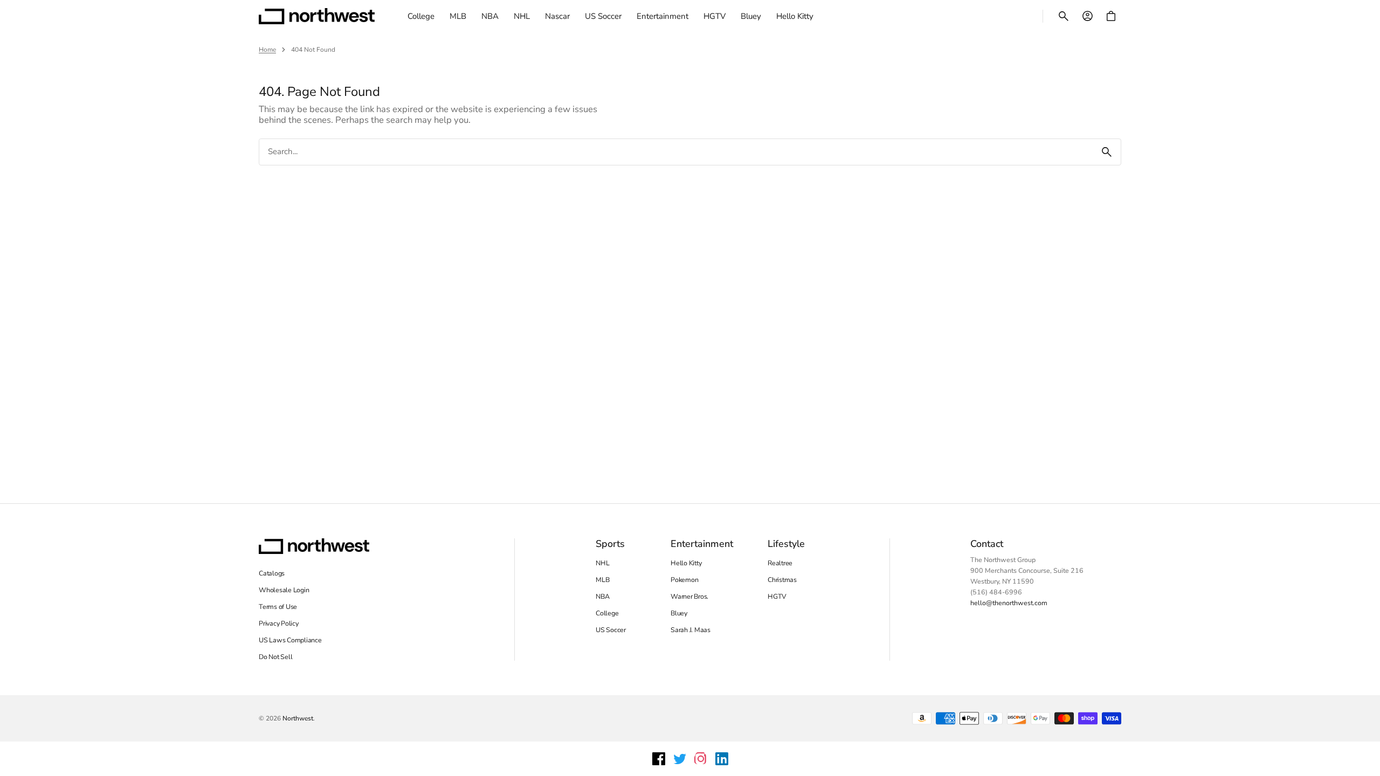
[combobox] (676, 151)
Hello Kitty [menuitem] (794, 16)
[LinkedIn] (721, 758)
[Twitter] (679, 758)
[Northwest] (317, 16)
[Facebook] (658, 758)
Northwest (297, 718)
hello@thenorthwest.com (1008, 602)
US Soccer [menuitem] (603, 16)
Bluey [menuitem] (751, 16)
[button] (1063, 16)
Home (267, 49)
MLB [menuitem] (458, 16)
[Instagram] (700, 758)
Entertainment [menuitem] (662, 16)
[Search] (1107, 152)
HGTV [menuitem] (714, 16)
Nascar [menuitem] (557, 16)
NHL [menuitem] (522, 16)
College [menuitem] (421, 16)
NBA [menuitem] (490, 16)
